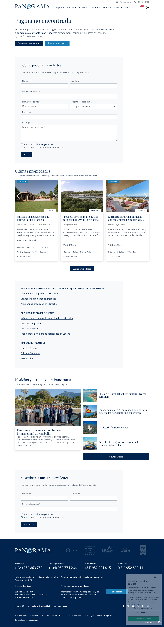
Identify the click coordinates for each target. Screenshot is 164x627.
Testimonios (27, 358)
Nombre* (26, 81)
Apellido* (75, 81)
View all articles (116, 456)
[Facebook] (123, 606)
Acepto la (38, 144)
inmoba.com (33, 620)
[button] (143, 608)
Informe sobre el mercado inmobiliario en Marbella (47, 318)
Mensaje (26, 122)
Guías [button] (106, 7)
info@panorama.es (124, 2)
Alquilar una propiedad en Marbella (39, 303)
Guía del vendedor (30, 328)
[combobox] (24, 106)
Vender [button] (70, 7)
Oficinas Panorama (30, 353)
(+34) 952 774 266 (63, 567)
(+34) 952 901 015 (97, 567)
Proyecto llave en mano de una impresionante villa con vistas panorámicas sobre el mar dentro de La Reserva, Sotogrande (80, 223)
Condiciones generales (43, 144)
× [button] (158, 577)
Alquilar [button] (83, 7)
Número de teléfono (31, 101)
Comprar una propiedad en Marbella (39, 293)
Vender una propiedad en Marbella (38, 298)
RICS (30, 580)
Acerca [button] (117, 7)
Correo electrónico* (31, 91)
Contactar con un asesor (29, 43)
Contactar (130, 7)
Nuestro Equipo (29, 348)
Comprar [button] (58, 7)
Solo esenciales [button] (143, 612)
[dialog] (144, 599)
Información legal (22, 606)
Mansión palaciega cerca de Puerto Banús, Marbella (33, 218)
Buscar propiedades (57, 43)
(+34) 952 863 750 (143, 2)
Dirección (26, 112)
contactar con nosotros (43, 33)
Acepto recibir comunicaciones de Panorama (44, 147)
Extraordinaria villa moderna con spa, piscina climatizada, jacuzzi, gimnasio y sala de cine (126, 220)
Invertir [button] (95, 7)
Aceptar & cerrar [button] (143, 619)
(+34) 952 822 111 (131, 567)
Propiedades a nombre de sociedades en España (45, 333)
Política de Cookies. (135, 604)
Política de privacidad (41, 606)
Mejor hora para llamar (81, 101)
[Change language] (147, 7)
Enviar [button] (26, 154)
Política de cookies (60, 606)
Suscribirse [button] (29, 524)
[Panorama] (32, 6)
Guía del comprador (31, 323)
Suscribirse (117, 591)
